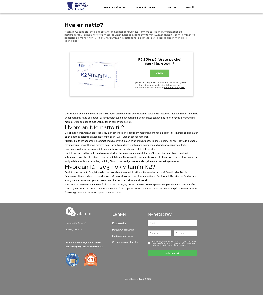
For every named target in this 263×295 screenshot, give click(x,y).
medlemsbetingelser (174, 87)
